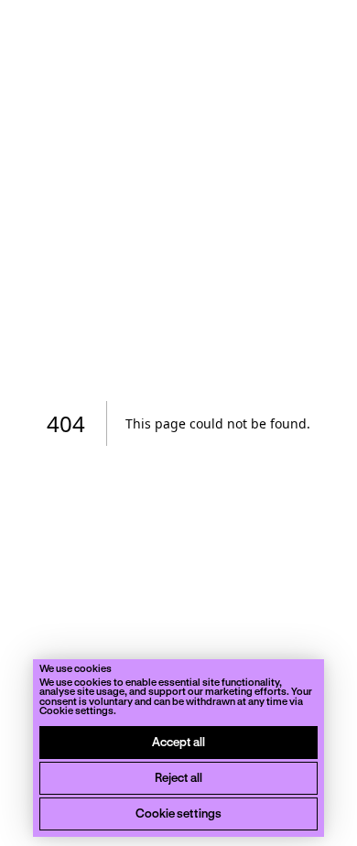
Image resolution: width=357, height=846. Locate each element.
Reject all (178, 777)
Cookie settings (178, 812)
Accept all (178, 741)
